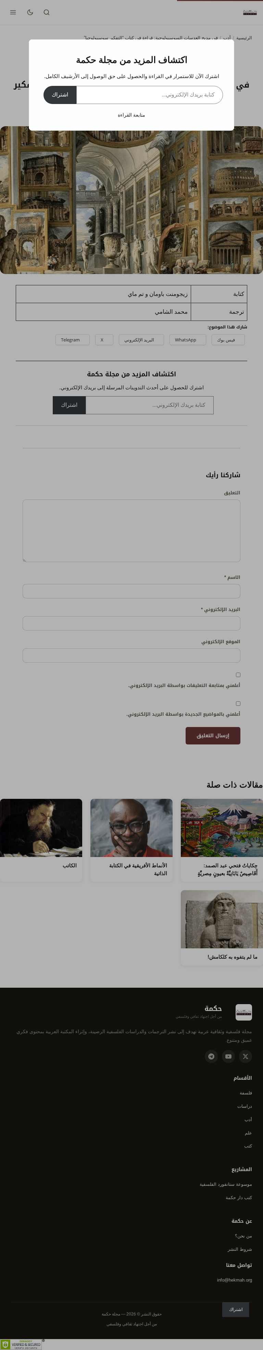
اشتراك (60, 95)
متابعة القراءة (131, 115)
